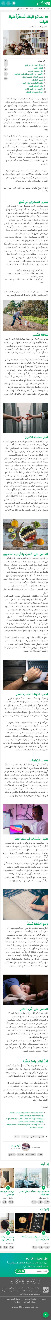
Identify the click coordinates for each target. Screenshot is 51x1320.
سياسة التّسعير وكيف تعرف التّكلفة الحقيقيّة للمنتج (35, 1238)
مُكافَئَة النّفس (38, 68)
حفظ (19, 1154)
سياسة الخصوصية (13, 1299)
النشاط (17, 1137)
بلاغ (10, 1154)
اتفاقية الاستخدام (30, 1299)
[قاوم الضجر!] (43, 3)
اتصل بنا (17, 1302)
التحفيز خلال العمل (37, 1137)
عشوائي (19, 8)
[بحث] (3, 3)
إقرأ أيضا (45, 1164)
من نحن (43, 1299)
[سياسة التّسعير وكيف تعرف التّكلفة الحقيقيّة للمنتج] (32, 1223)
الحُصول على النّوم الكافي (34, 89)
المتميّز (37, 8)
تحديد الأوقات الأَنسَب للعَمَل (32, 77)
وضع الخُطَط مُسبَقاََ (36, 86)
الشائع (28, 8)
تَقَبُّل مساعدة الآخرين (35, 71)
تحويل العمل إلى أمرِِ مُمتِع (34, 65)
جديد (46, 8)
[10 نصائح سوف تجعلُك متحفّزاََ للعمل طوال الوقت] (32, 1178)
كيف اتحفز (25, 1137)
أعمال (44, 1243)
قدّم (19, 1271)
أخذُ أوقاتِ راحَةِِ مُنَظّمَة (34, 92)
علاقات (8, 1243)
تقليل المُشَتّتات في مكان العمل (32, 83)
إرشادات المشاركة (30, 1302)
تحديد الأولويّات (37, 80)
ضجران (15, 1307)
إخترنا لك (44, 1209)
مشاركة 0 (29, 1154)
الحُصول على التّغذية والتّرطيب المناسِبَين (28, 74)
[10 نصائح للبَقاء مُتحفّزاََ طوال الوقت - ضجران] (46, 1289)
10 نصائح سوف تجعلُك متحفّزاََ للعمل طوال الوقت (34, 1193)
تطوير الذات (41, 27)
